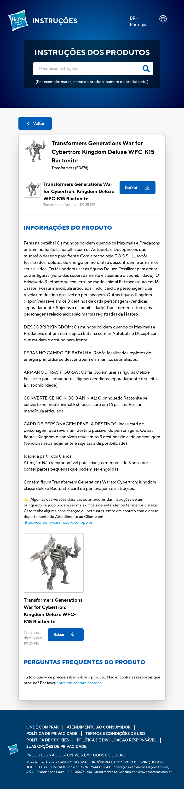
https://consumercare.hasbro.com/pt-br (58, 522)
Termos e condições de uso (115, 733)
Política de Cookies (47, 740)
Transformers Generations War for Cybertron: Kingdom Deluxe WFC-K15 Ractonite (103, 152)
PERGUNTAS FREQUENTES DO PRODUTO (84, 662)
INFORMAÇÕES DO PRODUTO (68, 228)
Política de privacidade (51, 733)
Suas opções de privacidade (56, 746)
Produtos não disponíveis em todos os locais (76, 755)
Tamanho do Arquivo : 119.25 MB (69, 205)
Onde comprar (42, 727)
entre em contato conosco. (80, 683)
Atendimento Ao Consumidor (99, 727)
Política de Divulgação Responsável (116, 740)
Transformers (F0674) (70, 168)
